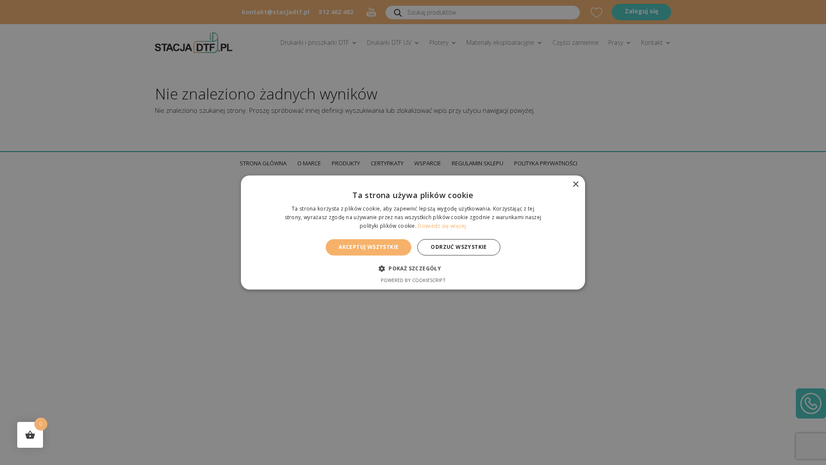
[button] (413, 268)
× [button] (575, 184)
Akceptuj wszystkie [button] (368, 247)
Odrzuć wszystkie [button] (459, 247)
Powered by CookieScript (413, 280)
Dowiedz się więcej (442, 225)
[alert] (413, 232)
